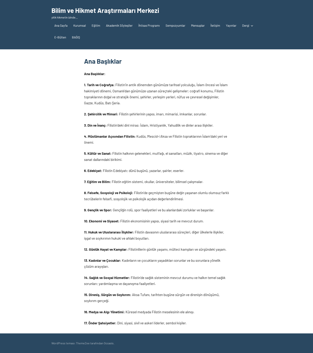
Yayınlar (231, 25)
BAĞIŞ (76, 37)
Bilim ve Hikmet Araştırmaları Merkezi (105, 10)
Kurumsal (79, 25)
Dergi (245, 25)
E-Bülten (60, 37)
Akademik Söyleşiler (119, 25)
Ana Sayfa (61, 25)
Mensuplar (198, 25)
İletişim (215, 25)
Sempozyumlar (175, 25)
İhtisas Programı (149, 25)
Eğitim (96, 25)
